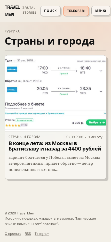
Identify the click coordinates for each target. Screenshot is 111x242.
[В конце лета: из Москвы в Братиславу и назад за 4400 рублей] (55, 93)
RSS (28, 233)
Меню (100, 11)
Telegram (76, 11)
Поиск (50, 11)
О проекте (13, 233)
